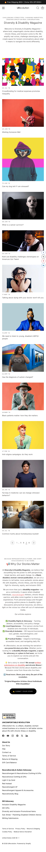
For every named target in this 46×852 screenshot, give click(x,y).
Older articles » (33, 542)
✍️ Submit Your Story (23, 691)
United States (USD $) (10, 838)
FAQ (3, 749)
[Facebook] (3, 735)
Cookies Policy (7, 832)
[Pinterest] (17, 735)
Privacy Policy (20, 828)
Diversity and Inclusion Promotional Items (19, 811)
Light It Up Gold (8, 780)
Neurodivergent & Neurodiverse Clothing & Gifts (21, 773)
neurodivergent (18, 595)
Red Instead (7, 783)
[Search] (37, 8)
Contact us (6, 752)
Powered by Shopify (24, 843)
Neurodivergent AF (9, 787)
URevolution (12, 843)
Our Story (6, 745)
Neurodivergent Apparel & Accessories (17, 790)
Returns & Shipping (9, 759)
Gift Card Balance (9, 762)
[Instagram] (13, 735)
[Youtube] (8, 735)
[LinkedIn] (27, 735)
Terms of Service (9, 756)
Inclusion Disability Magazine (14, 804)
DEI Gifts (5, 808)
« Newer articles (12, 542)
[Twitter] (22, 735)
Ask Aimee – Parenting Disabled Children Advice (21, 815)
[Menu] (3, 8)
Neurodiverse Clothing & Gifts (14, 777)
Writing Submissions (10, 818)
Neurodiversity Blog (10, 794)
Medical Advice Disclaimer (23, 832)
